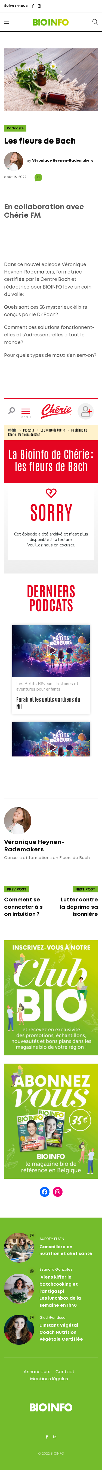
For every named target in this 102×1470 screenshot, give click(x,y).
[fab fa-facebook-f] (33, 7)
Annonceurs (37, 1372)
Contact (65, 1372)
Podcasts (15, 128)
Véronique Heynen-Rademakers (62, 160)
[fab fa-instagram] (39, 7)
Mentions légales (49, 1379)
